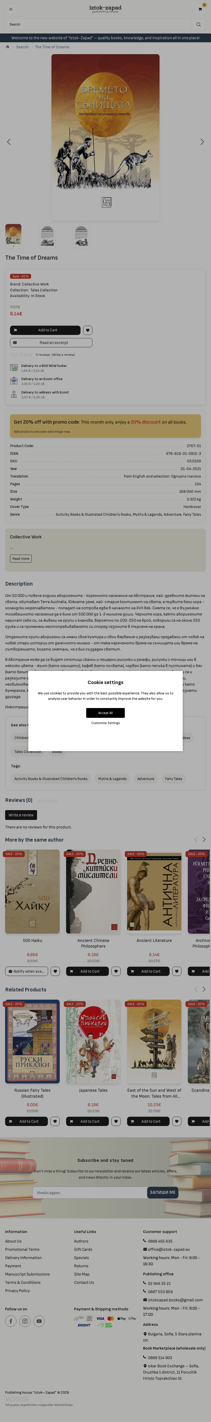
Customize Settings (105, 723)
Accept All (105, 713)
